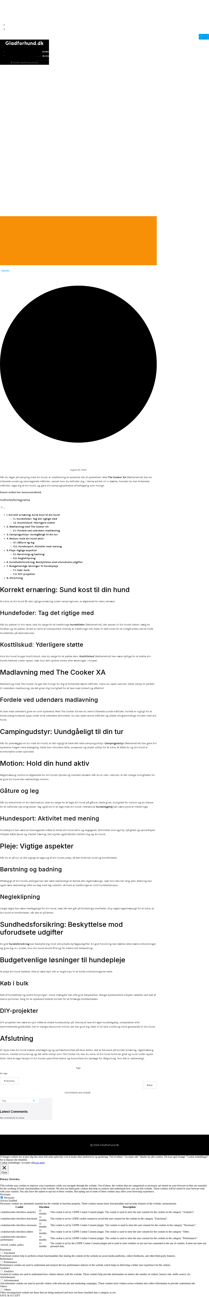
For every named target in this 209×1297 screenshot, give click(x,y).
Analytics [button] (5, 1268)
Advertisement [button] (7, 1277)
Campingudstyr (114, 743)
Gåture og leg (25, 542)
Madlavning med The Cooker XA (29, 526)
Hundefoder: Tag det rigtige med (36, 518)
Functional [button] (5, 1249)
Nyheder (6, 270)
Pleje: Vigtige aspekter (23, 550)
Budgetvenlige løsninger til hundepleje (33, 566)
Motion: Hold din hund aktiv (26, 538)
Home (205, 24)
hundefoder (77, 624)
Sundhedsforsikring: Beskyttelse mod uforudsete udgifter (46, 562)
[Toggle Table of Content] (2, 508)
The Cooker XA (117, 477)
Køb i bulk (23, 570)
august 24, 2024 (78, 470)
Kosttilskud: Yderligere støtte (36, 522)
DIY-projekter (26, 574)
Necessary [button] (5, 1194)
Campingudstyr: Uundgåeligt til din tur (33, 534)
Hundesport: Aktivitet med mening (40, 546)
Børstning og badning (30, 554)
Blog (205, 29)
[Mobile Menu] (204, 37)
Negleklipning (26, 558)
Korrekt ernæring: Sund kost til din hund (34, 514)
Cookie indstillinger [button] (10, 1162)
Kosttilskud (86, 656)
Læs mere (40, 1162)
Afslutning (16, 577)
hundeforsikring (19, 943)
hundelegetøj (104, 806)
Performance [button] (6, 1258)
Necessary (9, 1197)
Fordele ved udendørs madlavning (38, 530)
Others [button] (3, 1286)
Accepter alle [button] (28, 1162)
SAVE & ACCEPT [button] (10, 1295)
